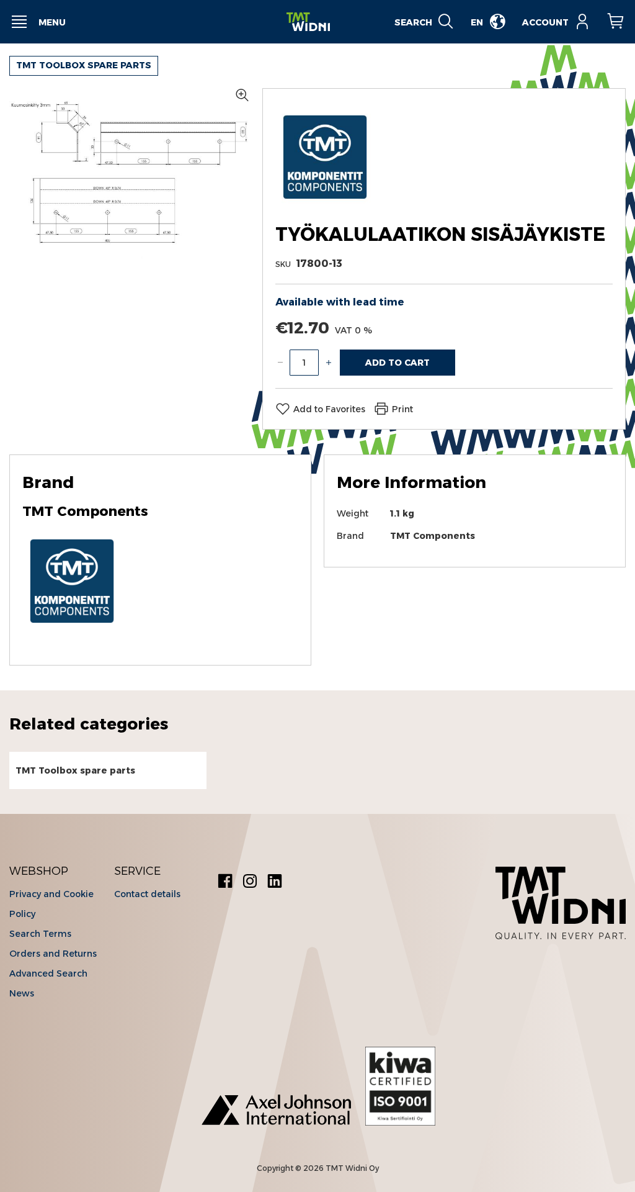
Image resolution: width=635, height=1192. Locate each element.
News (21, 993)
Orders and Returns (53, 953)
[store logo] (308, 22)
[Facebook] (225, 882)
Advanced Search (48, 973)
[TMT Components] (325, 203)
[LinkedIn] (274, 882)
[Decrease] (280, 363)
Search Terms (40, 933)
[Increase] (329, 363)
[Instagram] (250, 882)
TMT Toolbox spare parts (83, 65)
